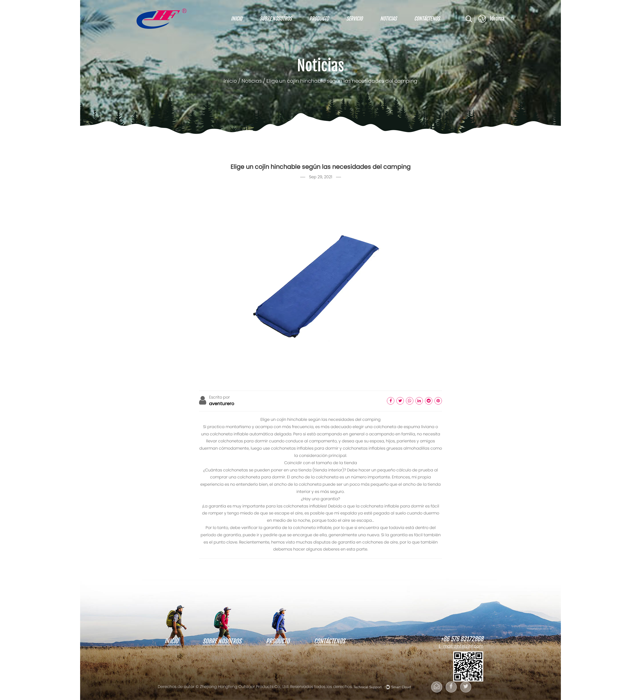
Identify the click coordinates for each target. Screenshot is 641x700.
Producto (319, 19)
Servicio (354, 19)
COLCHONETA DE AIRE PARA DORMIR (329, 28)
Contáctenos (427, 19)
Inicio (236, 19)
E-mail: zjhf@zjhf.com (461, 646)
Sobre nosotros (276, 19)
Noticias (388, 19)
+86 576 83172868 (462, 639)
